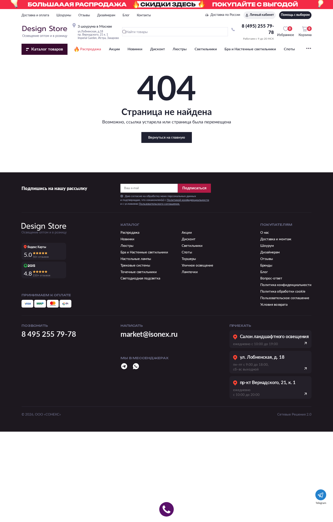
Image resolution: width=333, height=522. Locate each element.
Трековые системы (135, 265)
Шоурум (267, 246)
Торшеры (189, 259)
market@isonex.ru (149, 334)
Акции (114, 49)
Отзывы (84, 15)
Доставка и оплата (35, 15)
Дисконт (157, 49)
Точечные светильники (139, 272)
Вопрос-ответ (271, 278)
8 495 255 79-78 (49, 334)
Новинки (135, 49)
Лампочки (190, 272)
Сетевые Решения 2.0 (294, 414)
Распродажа (90, 49)
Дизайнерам (106, 15)
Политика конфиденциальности (285, 285)
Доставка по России (225, 15)
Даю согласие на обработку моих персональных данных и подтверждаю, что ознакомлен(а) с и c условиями (164, 200)
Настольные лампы (136, 259)
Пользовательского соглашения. (159, 203)
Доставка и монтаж (275, 239)
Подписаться (194, 188)
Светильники (206, 49)
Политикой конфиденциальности (188, 200)
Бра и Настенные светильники (250, 49)
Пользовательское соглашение (284, 298)
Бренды (266, 265)
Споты (289, 49)
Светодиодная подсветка (140, 278)
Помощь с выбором (295, 15)
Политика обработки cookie (282, 291)
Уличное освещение (197, 265)
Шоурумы (63, 15)
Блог (126, 15)
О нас (264, 232)
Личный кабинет (262, 15)
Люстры (180, 49)
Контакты (144, 15)
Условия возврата (273, 304)
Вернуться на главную (166, 137)
